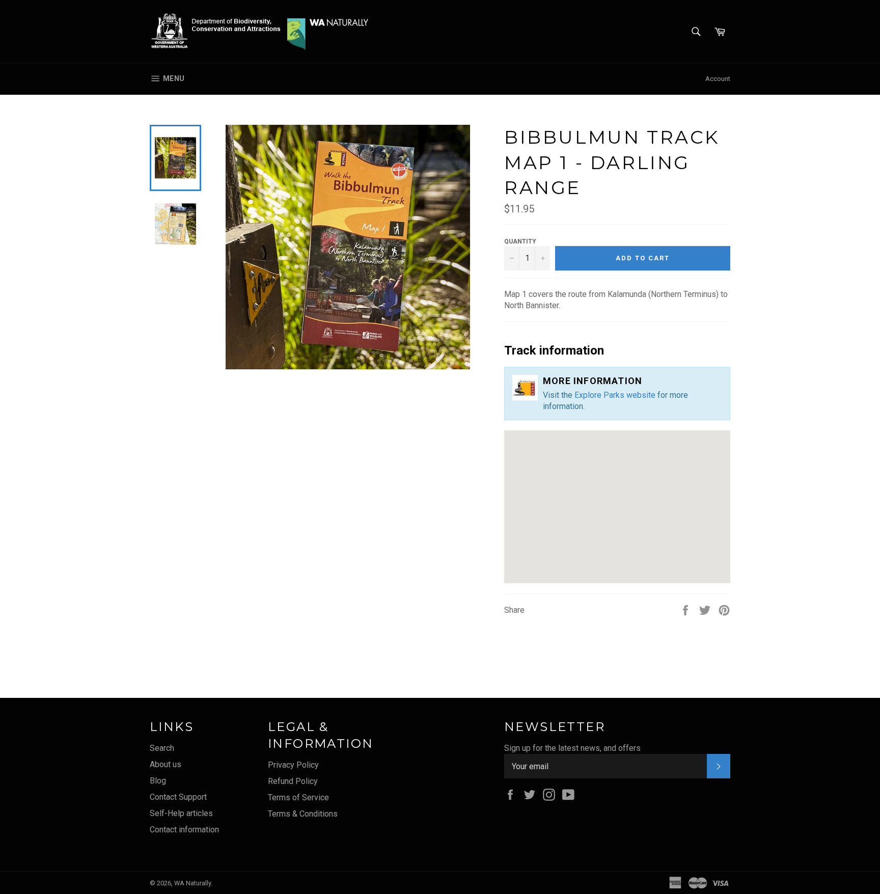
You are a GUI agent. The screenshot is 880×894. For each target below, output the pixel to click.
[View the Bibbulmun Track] (527, 387)
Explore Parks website (614, 395)
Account (717, 79)
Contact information (184, 829)
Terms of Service (298, 797)
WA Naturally (192, 883)
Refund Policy (293, 781)
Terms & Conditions (303, 814)
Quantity (520, 241)
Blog (158, 780)
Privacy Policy (293, 765)
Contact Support (178, 797)
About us (165, 764)
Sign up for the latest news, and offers (572, 748)
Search (162, 748)
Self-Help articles (181, 813)
